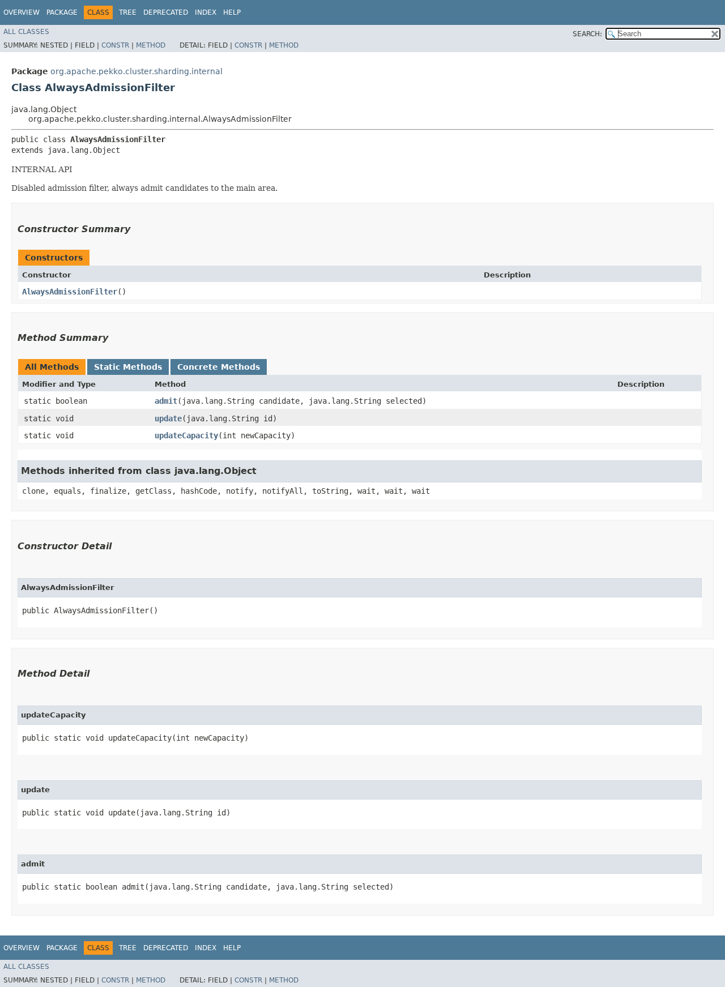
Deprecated (165, 12)
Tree (128, 12)
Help (232, 12)
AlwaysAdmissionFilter (69, 291)
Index (205, 12)
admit (166, 400)
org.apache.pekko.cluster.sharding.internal (136, 71)
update (168, 418)
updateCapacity (186, 435)
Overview (21, 12)
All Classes (26, 32)
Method (150, 45)
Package (62, 12)
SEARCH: (587, 34)
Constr (115, 45)
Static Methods (128, 366)
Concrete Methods (218, 366)
